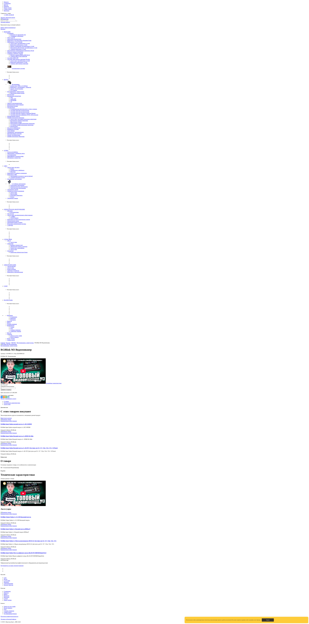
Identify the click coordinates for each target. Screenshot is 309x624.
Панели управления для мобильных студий (22, 46)
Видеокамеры (15, 84)
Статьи (12, 327)
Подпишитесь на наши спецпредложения (12, 565)
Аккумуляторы (11, 266)
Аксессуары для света (13, 167)
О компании (7, 3)
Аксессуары (13, 192)
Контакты (6, 10)
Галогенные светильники (17, 185)
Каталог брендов (8, 585)
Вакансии (13, 318)
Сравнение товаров (15, 331)
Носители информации (13, 128)
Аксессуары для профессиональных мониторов (23, 119)
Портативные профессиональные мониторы (22, 123)
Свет (5, 577)
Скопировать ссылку (10, 398)
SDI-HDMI (13, 100)
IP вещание (10, 33)
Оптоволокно (11, 107)
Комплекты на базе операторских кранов (18, 219)
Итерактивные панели (13, 116)
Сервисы (9, 334)
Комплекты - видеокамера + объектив (20, 87)
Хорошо (267, 620)
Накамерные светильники (14, 179)
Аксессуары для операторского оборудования (19, 215)
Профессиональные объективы (15, 136)
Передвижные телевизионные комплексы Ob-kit (20, 50)
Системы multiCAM (12, 58)
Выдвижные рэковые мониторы (19, 120)
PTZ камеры (13, 90)
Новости (6, 2)
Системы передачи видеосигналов (19, 112)
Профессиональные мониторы (15, 117)
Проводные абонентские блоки (19, 252)
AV (11, 101)
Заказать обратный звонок (8, 17)
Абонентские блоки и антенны (18, 246)
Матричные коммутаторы (17, 93)
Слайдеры (10, 225)
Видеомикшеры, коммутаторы (15, 91)
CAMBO (12, 216)
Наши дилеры (8, 7)
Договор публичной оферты (8, 619)
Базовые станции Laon (16, 245)
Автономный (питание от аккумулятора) (21, 176)
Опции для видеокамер (16, 88)
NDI (11, 97)
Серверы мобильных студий (18, 49)
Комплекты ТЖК (12, 174)
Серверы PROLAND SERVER (18, 56)
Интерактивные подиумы (14, 133)
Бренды (6, 5)
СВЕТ (5, 166)
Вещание (6, 582)
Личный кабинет (5, 22)
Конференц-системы (13, 129)
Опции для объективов (13, 135)
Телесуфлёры (11, 130)
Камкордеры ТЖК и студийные (19, 86)
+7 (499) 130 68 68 (9, 15)
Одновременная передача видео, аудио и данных (23, 109)
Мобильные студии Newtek (14, 42)
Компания (10, 315)
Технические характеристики (12, 403)
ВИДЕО (6, 79)
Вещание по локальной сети (18, 34)
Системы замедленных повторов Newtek (18, 59)
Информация (10, 325)
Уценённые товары (12, 198)
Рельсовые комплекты (16, 195)
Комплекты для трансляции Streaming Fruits (19, 40)
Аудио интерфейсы (12, 152)
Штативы (13, 171)
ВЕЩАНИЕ (7, 31)
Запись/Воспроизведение (14, 39)
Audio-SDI (13, 99)
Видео (5, 579)
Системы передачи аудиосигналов (19, 110)
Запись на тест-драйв (16, 335)
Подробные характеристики (53, 383)
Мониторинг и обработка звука (16, 153)
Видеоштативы (14, 212)
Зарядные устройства (13, 270)
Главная (3, 342)
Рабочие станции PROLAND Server (20, 55)
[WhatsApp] (6, 397)
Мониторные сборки (16, 122)
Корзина (3, 29)
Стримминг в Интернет (16, 36)
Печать (3, 398)
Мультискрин (14, 126)
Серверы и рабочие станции (15, 53)
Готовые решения (12, 324)
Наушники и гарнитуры (14, 157)
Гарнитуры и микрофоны (17, 248)
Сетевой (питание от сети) (17, 177)
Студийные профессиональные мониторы (21, 125)
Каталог (8, 342)
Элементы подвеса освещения (15, 191)
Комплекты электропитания (15, 272)
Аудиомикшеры (11, 155)
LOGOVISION (14, 218)
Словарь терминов (15, 330)
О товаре (6, 401)
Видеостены (10, 94)
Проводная (10, 251)
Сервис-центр (8, 9)
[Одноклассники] (4, 397)
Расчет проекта (14, 337)
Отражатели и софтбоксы (17, 170)
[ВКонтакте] (2, 397)
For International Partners (10, 613)
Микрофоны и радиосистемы (15, 156)
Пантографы (13, 194)
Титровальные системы (18, 68)
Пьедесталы (10, 213)
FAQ (11, 328)
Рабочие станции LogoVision (15, 52)
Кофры (12, 169)
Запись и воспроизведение (14, 103)
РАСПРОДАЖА (8, 300)
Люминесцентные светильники (19, 186)
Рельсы (12, 197)
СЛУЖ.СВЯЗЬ (8, 239)
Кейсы (9, 322)
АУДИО (6, 150)
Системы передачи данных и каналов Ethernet (22, 113)
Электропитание (8, 583)
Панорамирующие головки (14, 222)
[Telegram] (8, 397)
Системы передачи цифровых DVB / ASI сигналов (24, 114)
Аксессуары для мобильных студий (20, 43)
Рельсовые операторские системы (16, 224)
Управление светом (12, 189)
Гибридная (10, 243)
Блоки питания (11, 269)
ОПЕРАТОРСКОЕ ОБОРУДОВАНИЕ (14, 209)
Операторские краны (13, 221)
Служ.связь (7, 580)
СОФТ (6, 286)
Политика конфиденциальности (9, 616)
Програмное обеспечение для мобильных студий (23, 47)
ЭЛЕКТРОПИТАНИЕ (10, 265)
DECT (9, 240)
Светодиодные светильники (18, 188)
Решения (6, 6)
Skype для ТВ (11, 37)
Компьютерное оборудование (15, 104)
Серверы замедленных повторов (19, 63)
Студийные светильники (19, 183)
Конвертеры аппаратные (14, 96)
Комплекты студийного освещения (17, 173)
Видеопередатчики (12, 106)
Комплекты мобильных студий (18, 45)
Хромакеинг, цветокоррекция (15, 132)
